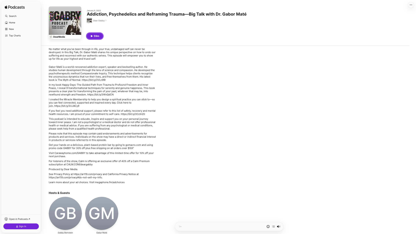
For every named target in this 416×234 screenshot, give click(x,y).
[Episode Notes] (268, 226)
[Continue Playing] (273, 226)
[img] (15, 7)
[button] (21, 16)
